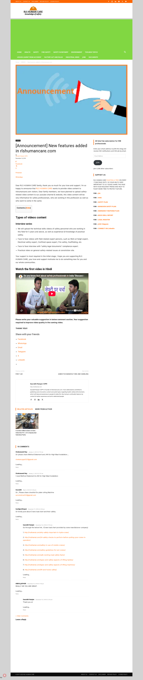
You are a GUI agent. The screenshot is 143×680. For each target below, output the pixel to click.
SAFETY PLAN (103, 202)
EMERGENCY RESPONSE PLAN (108, 211)
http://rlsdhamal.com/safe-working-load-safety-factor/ (45, 555)
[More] (52, 181)
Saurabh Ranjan (28, 525)
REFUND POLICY (44, 1)
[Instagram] (112, 1)
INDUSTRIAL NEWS (72, 57)
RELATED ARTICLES (25, 409)
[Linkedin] (115, 1)
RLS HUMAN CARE (44, 188)
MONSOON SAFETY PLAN (107, 206)
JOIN (97, 162)
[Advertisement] (71, 34)
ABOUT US (18, 1)
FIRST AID (19, 374)
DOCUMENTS (93, 57)
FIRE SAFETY (46, 52)
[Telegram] (118, 1)
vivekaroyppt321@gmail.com (26, 459)
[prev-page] (17, 439)
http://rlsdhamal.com (36, 387)
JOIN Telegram (103, 224)
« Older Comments (22, 616)
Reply (17, 467)
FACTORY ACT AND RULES (53, 57)
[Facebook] (108, 1)
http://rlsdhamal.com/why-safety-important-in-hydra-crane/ (46, 532)
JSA (99, 193)
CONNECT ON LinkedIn (106, 228)
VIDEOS (23, 62)
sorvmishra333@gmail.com (26, 495)
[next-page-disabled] (20, 439)
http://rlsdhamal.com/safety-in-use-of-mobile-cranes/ (45, 545)
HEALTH (27, 52)
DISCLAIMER (35, 1)
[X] (122, 1)
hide (28, 208)
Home (17, 62)
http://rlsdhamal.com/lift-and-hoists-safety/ (41, 570)
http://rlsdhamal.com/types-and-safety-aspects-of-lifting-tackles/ (49, 560)
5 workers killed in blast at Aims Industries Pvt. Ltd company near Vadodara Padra (26, 433)
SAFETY (36, 52)
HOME (19, 52)
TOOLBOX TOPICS (91, 52)
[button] (124, 52)
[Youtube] (125, 1)
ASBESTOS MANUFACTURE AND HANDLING (73, 374)
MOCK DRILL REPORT (105, 215)
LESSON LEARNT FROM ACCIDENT (29, 57)
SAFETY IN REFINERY (60, 52)
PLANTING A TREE (112, 180)
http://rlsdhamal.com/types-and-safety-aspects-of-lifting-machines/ (49, 565)
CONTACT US (26, 1)
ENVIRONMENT (76, 52)
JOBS (84, 57)
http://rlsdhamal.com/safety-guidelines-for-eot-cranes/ (45, 550)
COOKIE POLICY (54, 1)
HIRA (100, 198)
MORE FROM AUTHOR (43, 409)
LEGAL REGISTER (104, 220)
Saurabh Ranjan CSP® (22, 156)
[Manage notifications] (4, 675)
